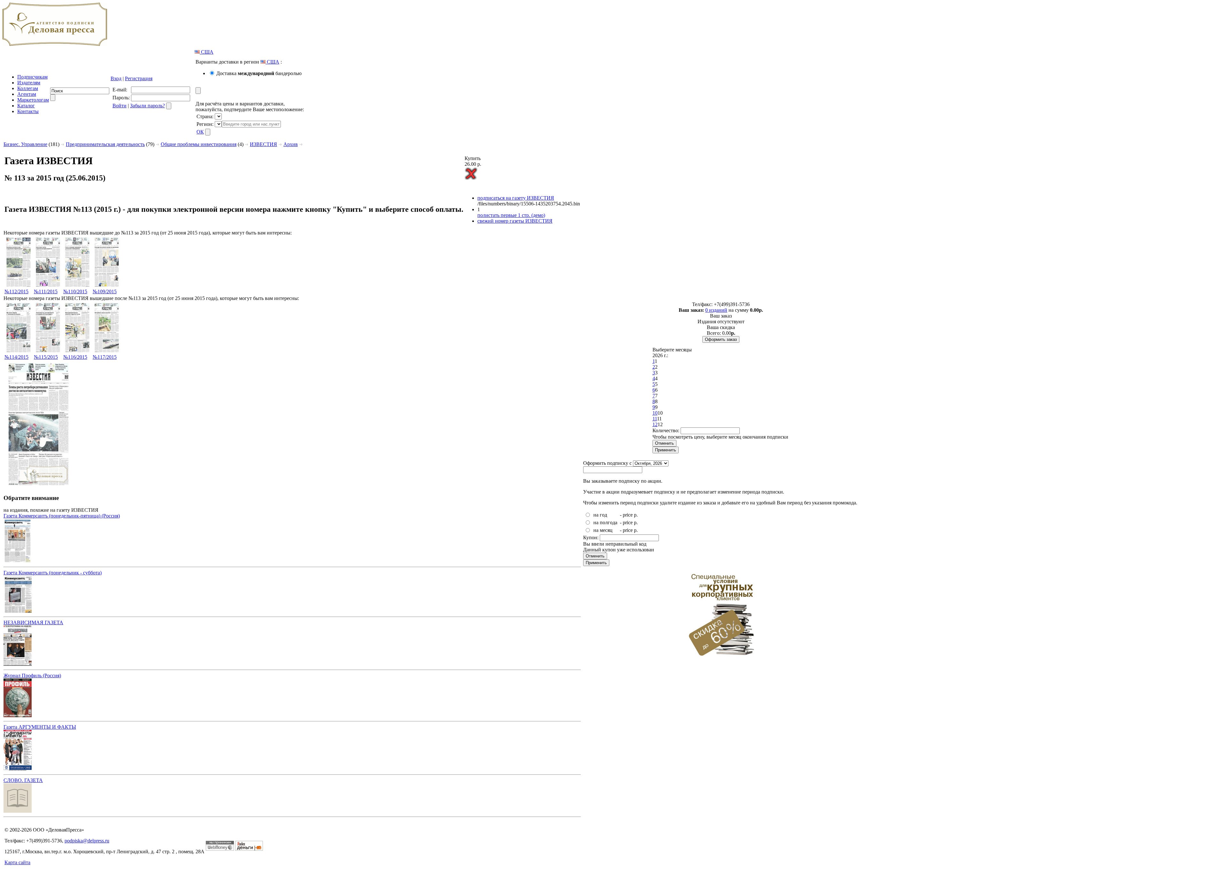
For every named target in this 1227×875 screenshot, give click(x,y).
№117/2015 (105, 357)
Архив (290, 144)
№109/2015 (105, 291)
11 (654, 418)
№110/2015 (75, 291)
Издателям (28, 82)
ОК (200, 131)
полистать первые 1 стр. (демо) (511, 215)
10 (655, 413)
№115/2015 (46, 357)
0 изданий (716, 310)
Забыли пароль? (147, 105)
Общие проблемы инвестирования (198, 144)
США (206, 52)
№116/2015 (75, 357)
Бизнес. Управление (25, 144)
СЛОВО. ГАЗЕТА (23, 780)
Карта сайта (17, 862)
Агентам (26, 94)
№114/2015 (16, 357)
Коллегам (27, 88)
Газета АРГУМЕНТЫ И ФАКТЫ (40, 727)
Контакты (28, 111)
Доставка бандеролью (259, 73)
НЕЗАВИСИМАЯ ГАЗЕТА (33, 622)
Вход (116, 78)
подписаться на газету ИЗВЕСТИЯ (515, 198)
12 (655, 424)
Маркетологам (33, 100)
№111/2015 (46, 291)
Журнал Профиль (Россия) (32, 675)
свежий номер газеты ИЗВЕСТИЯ (514, 221)
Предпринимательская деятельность (105, 144)
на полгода (605, 522)
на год (600, 515)
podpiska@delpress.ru (87, 840)
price (628, 515)
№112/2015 (16, 291)
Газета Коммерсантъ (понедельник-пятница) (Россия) (62, 515)
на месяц (603, 530)
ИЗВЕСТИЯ (263, 144)
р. (636, 515)
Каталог (26, 105)
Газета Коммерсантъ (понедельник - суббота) (53, 572)
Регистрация (138, 78)
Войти (119, 105)
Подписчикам (32, 77)
